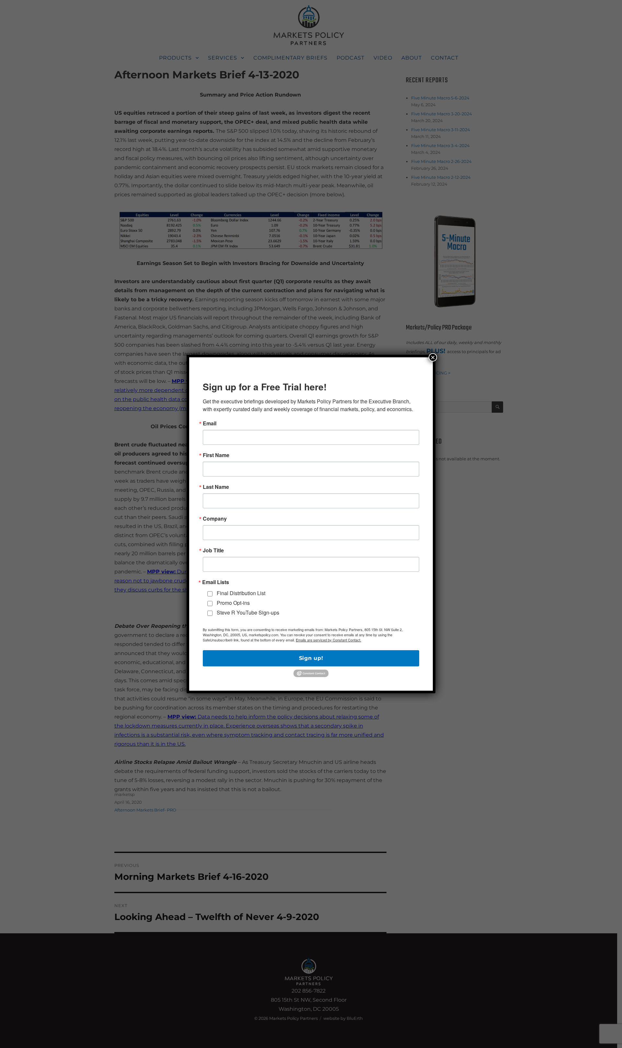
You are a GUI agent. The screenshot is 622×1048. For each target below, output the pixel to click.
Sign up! (311, 658)
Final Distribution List (241, 593)
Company (215, 518)
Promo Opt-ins (233, 602)
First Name (216, 455)
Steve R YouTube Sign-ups (248, 612)
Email (209, 423)
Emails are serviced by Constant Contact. (328, 639)
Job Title (213, 550)
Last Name (216, 486)
